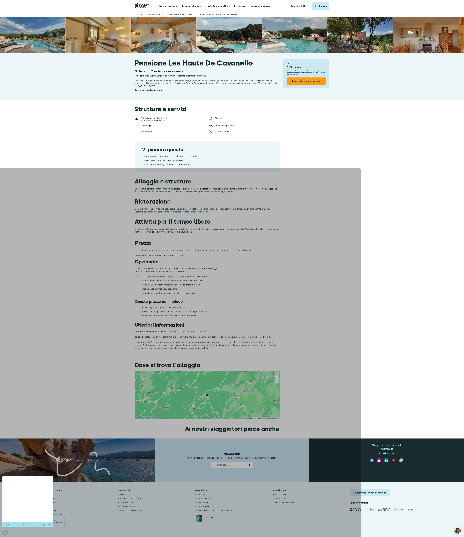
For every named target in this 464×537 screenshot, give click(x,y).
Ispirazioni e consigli (260, 6)
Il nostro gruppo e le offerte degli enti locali (213, 510)
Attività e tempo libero (219, 6)
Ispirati (206, 518)
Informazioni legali (125, 502)
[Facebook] (372, 460)
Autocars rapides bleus (281, 502)
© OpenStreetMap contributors (264, 418)
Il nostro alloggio (202, 502)
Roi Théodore (45, 498)
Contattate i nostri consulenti (369, 492)
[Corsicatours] (142, 6)
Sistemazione (240, 6)
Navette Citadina (279, 494)
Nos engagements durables (129, 498)
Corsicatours (140, 15)
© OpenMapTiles (247, 418)
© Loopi (276, 418)
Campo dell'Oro (47, 502)
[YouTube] (393, 460)
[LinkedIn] (386, 460)
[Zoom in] (277, 374)
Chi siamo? (122, 494)
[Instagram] (379, 460)
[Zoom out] (277, 378)
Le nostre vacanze (202, 498)
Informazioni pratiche (127, 506)
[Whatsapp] (401, 460)
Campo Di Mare (47, 510)
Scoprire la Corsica (191, 6)
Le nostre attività (202, 506)
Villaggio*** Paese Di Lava (51, 514)
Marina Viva (45, 494)
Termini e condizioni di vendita (130, 510)
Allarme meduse (279, 498)
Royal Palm (45, 506)
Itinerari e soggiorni (168, 6)
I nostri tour (200, 494)
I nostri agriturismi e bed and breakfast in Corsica (185, 15)
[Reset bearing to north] (277, 381)
